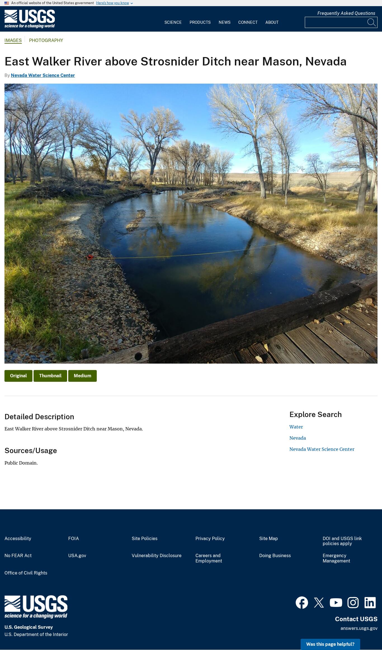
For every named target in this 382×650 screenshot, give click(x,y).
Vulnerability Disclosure (156, 555)
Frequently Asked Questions (346, 13)
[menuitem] (173, 19)
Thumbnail (50, 375)
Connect (248, 22)
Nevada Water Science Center (43, 75)
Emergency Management (336, 558)
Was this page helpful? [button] (330, 644)
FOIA (73, 538)
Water (296, 427)
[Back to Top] (362, 630)
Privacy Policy (210, 538)
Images (13, 40)
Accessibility (17, 538)
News (224, 22)
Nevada (297, 438)
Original (18, 375)
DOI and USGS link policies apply (342, 541)
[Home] (29, 27)
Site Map (268, 538)
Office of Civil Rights (25, 573)
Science (173, 22)
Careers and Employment (208, 558)
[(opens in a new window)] (301, 602)
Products (200, 22)
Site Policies (144, 538)
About (272, 22)
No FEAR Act (18, 555)
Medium (82, 375)
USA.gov (77, 555)
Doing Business (275, 555)
